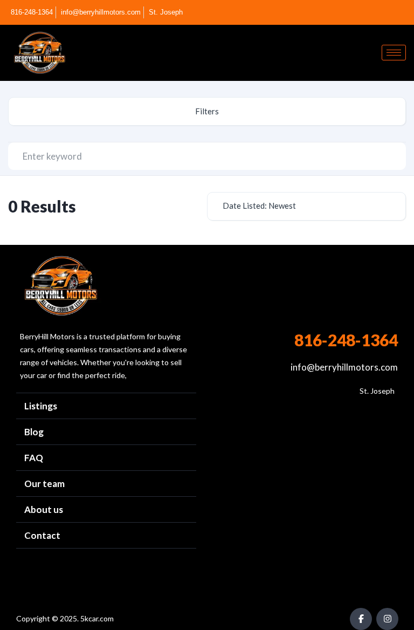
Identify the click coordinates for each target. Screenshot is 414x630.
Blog (34, 431)
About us (43, 509)
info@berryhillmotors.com (344, 367)
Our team (44, 483)
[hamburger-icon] (394, 52)
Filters (207, 111)
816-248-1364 (346, 340)
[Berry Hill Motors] (60, 286)
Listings (40, 406)
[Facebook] (385, 12)
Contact (42, 535)
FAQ (33, 457)
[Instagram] (403, 12)
